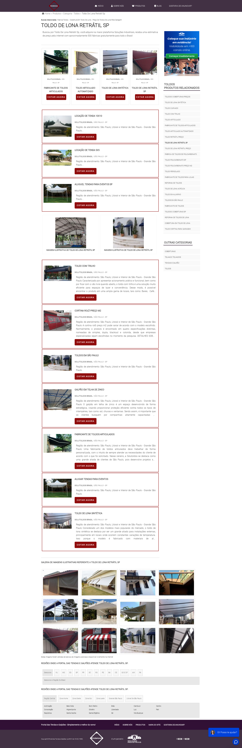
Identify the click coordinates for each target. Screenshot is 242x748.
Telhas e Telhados (173, 257)
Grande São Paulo (115, 698)
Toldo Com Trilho (172, 114)
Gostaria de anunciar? (180, 6)
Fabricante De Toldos (174, 206)
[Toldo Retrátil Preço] (99, 640)
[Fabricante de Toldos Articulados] (58, 451)
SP (77, 673)
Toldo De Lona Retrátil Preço (178, 148)
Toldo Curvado (171, 108)
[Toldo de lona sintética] (58, 527)
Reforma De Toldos (173, 183)
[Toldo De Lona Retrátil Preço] (137, 582)
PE (103, 673)
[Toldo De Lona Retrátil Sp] (71, 232)
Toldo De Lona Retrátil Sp (176, 143)
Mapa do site (154, 725)
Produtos (140, 6)
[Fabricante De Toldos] (176, 640)
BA (109, 673)
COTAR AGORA (56, 97)
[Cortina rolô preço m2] (58, 329)
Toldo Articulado (173, 120)
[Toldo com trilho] (58, 279)
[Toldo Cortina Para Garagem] (60, 640)
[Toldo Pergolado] (60, 582)
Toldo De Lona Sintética (175, 102)
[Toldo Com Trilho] (176, 611)
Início (100, 6)
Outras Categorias (178, 242)
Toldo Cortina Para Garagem (178, 229)
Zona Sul (88, 698)
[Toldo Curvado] (99, 611)
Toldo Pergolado (172, 171)
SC (90, 673)
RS (96, 673)
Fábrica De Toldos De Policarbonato (181, 154)
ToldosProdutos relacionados (181, 86)
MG (63, 673)
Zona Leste (100, 698)
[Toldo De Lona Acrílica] (99, 582)
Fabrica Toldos (62, 20)
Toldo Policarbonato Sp (175, 160)
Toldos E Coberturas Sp (175, 212)
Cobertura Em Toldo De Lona (80, 20)
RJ (57, 673)
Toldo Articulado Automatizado (179, 131)
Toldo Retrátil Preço (174, 137)
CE (116, 673)
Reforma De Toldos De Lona (177, 217)
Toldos (168, 269)
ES (70, 673)
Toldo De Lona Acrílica (175, 189)
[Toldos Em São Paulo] (58, 369)
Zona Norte (64, 698)
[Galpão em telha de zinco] (58, 408)
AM (133, 673)
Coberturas (170, 251)
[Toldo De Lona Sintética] (137, 640)
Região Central (49, 698)
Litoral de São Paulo (134, 698)
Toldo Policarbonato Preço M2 (178, 166)
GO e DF (125, 673)
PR (83, 673)
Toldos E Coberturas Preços (177, 97)
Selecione (47, 673)
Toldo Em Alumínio (173, 194)
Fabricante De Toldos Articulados (180, 125)
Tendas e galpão (172, 263)
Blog (159, 6)
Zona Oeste (76, 698)
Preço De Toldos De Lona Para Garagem (107, 20)
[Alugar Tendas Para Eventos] (58, 495)
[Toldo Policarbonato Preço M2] (60, 611)
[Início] (54, 6)
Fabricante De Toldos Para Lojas (179, 177)
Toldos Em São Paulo (174, 200)
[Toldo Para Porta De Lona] (176, 582)
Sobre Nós (118, 6)
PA (140, 673)
